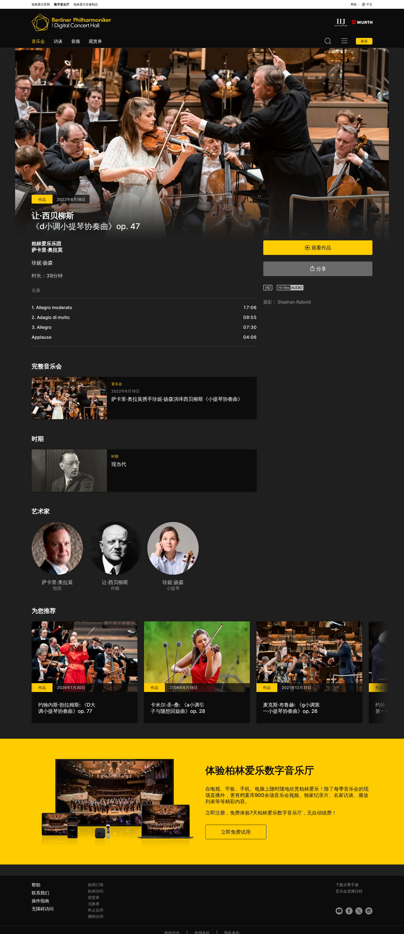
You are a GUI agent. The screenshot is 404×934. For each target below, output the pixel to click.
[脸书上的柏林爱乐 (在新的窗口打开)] (349, 910)
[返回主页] (71, 22)
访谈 (58, 41)
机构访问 (95, 891)
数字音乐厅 (61, 4)
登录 (364, 41)
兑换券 (93, 903)
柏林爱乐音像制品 (86, 4)
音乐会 (38, 41)
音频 (75, 41)
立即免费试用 (236, 832)
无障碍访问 (43, 908)
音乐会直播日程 (349, 891)
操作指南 (40, 901)
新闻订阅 (95, 884)
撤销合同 (95, 916)
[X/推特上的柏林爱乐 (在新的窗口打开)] (359, 910)
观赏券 (95, 41)
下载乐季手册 (347, 884)
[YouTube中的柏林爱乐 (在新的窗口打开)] (339, 910)
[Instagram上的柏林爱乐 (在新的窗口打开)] (368, 910)
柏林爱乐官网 (41, 4)
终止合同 (95, 910)
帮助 (354, 4)
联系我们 (40, 893)
